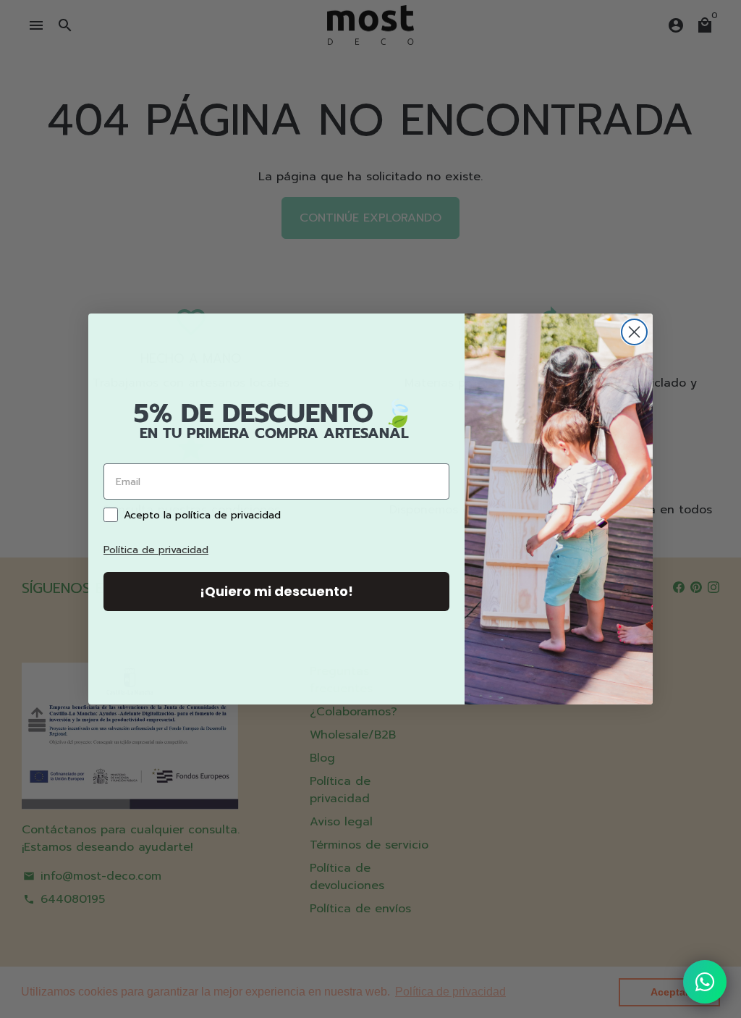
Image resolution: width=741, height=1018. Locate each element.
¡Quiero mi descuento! (276, 591)
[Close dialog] (634, 332)
